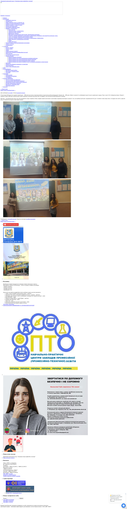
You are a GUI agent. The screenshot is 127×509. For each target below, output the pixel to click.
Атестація (8, 72)
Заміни (7, 50)
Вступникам (6, 19)
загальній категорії (12, 219)
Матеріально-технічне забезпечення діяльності (16, 82)
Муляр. (10, 40)
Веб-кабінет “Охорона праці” (12, 71)
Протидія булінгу (10, 65)
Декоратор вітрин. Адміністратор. (16, 31)
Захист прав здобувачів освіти (12, 66)
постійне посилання (30, 219)
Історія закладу (9, 45)
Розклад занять (9, 48)
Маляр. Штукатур (12, 41)
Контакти (5, 86)
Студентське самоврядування (12, 54)
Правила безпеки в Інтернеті (14, 57)
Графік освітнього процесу (12, 51)
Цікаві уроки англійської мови (8, 90)
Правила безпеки (10, 55)
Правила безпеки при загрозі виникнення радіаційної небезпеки (23, 58)
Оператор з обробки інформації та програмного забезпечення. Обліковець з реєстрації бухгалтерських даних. (33, 35)
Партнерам (5, 73)
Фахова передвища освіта (11, 26)
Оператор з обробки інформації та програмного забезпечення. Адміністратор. (26, 38)
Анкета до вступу (10, 44)
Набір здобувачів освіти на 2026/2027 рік (15, 22)
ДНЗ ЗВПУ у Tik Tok (8, 502)
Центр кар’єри (11, 29)
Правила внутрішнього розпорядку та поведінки (17, 64)
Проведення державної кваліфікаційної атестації (17, 52)
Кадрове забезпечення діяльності (13, 83)
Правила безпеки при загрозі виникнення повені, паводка (21, 60)
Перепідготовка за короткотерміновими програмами (18, 42)
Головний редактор (20, 92)
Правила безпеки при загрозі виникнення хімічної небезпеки (22, 59)
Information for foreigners (11, 76)
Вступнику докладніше (8, 304)
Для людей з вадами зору (12, 224)
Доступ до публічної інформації (13, 79)
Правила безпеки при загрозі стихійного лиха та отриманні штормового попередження (28, 61)
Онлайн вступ (9, 21)
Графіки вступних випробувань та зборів (15, 23)
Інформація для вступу (11, 20)
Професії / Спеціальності (11, 28)
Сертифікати (9, 77)
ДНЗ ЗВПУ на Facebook (8, 499)
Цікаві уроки (4, 89)
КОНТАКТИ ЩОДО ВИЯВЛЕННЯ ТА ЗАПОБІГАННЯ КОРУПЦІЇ (18, 305)
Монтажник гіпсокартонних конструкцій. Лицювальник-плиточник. (24, 34)
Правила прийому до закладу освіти (14, 25)
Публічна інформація (8, 78)
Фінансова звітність (10, 85)
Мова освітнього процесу (9, 457)
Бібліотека (8, 63)
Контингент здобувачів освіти (12, 84)
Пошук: (5, 498)
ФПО (4, 67)
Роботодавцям (9, 75)
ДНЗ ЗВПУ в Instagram (8, 500)
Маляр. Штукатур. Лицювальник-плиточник (18, 39)
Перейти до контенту (5, 15)
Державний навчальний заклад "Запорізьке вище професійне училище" (17, 1)
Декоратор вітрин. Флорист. (14, 32)
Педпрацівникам (7, 69)
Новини (5, 17)
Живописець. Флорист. (13, 33)
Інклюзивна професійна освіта (13, 27)
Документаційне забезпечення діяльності (15, 80)
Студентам (5, 46)
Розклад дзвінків (9, 47)
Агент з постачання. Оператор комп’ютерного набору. (20, 36)
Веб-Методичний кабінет (11, 70)
